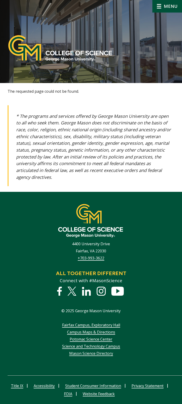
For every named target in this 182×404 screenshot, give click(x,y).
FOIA (68, 393)
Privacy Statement (148, 385)
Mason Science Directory (91, 353)
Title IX (17, 385)
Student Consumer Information (93, 385)
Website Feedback (99, 393)
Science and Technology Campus (91, 346)
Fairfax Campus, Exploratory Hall (91, 325)
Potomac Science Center (91, 339)
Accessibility (44, 385)
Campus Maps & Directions (91, 332)
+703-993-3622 (91, 258)
